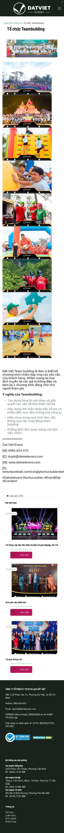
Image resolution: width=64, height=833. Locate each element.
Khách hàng (10, 821)
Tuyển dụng (10, 815)
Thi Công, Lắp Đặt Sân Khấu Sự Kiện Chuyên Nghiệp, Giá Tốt (31, 545)
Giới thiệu (9, 812)
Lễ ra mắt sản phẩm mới (15, 602)
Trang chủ (7, 22)
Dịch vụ (18, 22)
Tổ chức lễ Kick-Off (13, 659)
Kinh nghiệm (10, 818)
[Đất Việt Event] (32, 8)
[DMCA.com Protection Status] (42, 738)
